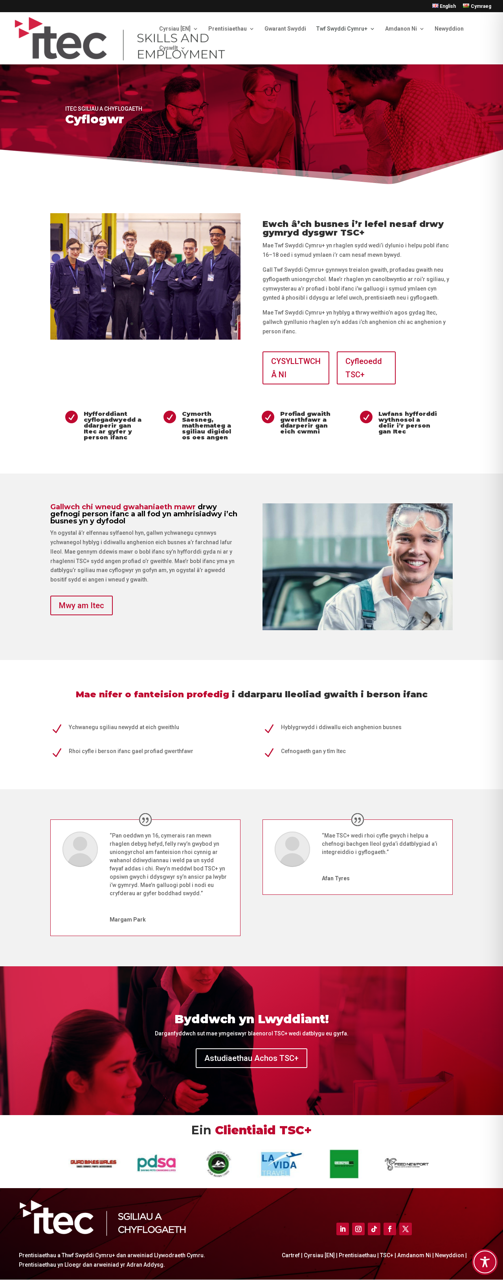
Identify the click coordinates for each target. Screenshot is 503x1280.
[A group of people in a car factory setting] (145, 338)
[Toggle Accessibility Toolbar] (485, 1262)
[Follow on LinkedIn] (342, 1229)
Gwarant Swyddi (285, 29)
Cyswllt (168, 48)
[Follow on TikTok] (374, 1229)
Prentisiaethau (227, 29)
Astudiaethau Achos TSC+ (251, 1058)
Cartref (291, 1255)
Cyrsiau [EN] (175, 29)
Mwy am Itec (81, 605)
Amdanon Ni (401, 29)
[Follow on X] (405, 1229)
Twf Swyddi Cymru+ (341, 29)
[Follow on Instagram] (358, 1229)
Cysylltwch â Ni (296, 368)
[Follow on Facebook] (390, 1229)
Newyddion (449, 29)
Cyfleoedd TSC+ (363, 368)
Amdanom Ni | (415, 1255)
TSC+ (387, 1255)
